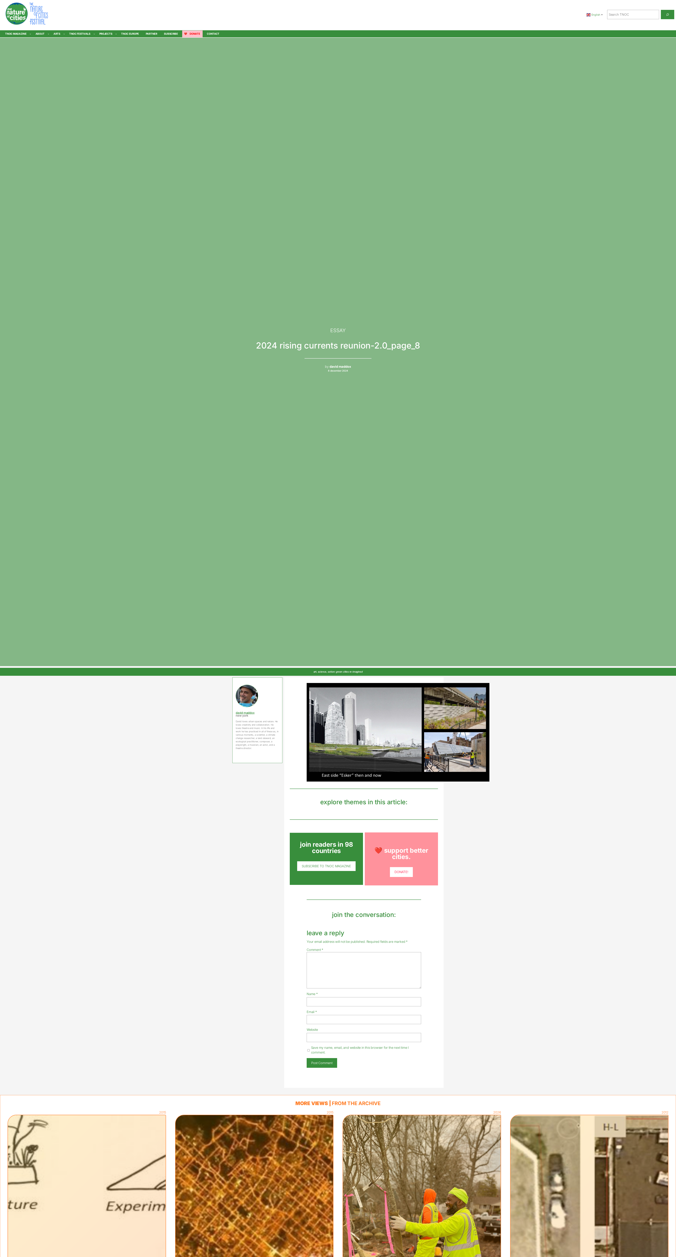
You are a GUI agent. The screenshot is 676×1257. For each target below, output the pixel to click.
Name (312, 994)
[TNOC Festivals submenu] (94, 34)
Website (312, 1030)
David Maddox (245, 712)
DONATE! (401, 872)
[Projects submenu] (116, 34)
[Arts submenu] (64, 34)
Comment (315, 950)
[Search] (667, 14)
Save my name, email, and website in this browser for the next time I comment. (360, 1050)
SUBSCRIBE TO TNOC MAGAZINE (326, 866)
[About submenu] (48, 34)
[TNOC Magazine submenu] (30, 34)
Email (312, 1012)
